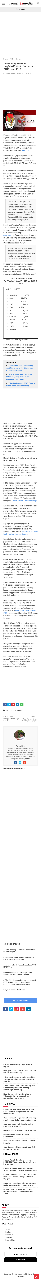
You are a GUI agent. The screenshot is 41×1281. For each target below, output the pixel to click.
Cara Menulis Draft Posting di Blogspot (29, 720)
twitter (32, 757)
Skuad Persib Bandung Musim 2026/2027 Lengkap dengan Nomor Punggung (20, 1162)
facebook (26, 757)
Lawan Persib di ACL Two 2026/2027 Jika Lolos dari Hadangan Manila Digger (20, 1177)
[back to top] (36, 1276)
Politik (13, 710)
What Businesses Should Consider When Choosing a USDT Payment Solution (19, 1079)
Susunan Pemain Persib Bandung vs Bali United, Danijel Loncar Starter (19, 1184)
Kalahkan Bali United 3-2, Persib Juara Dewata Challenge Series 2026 (20, 1169)
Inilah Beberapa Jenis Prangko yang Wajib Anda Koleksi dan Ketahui (17, 974)
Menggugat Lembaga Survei (11, 720)
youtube (27, 759)
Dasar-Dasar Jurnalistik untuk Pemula (19, 1130)
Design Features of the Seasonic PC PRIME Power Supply (19, 1072)
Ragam (19, 710)
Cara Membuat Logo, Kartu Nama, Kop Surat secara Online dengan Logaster (19, 1119)
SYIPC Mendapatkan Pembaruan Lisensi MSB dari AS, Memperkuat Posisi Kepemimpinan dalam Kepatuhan (19, 982)
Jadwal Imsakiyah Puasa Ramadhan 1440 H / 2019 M (19, 966)
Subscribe (20, 1260)
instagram (14, 759)
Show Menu (20, 9)
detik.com (25, 150)
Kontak (7, 1232)
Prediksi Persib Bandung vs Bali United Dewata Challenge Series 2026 (18, 1191)
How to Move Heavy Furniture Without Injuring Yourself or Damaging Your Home (19, 376)
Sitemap (8, 1237)
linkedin (21, 759)
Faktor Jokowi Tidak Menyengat (24, 501)
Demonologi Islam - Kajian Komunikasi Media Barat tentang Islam (18, 958)
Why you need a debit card (14, 990)
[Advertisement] (20, 35)
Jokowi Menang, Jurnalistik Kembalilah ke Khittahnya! (19, 951)
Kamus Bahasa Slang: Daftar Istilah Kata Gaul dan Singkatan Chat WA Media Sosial (18, 1111)
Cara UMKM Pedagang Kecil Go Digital (17, 1065)
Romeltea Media (24, 1274)
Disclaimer (9, 1235)
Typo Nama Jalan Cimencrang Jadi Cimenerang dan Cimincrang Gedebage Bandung (19, 368)
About (7, 1229)
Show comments (20, 1001)
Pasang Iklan (10, 1240)
